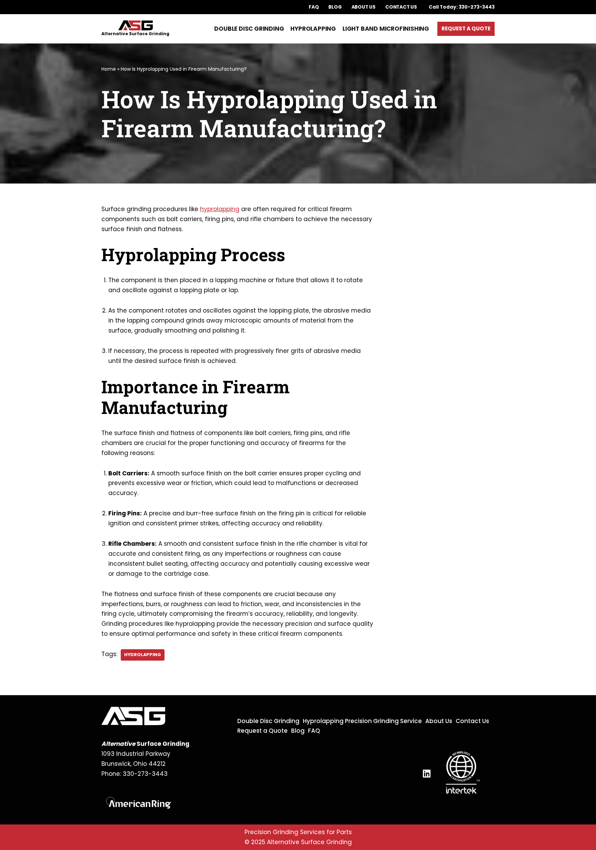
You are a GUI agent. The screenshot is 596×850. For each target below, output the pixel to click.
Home (108, 69)
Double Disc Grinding (249, 28)
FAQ (314, 7)
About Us (363, 7)
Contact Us (401, 7)
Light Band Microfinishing (385, 28)
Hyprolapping (313, 28)
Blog (334, 7)
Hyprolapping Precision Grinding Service (362, 721)
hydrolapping (142, 655)
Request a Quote (465, 28)
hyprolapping (219, 209)
